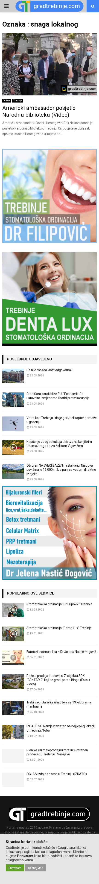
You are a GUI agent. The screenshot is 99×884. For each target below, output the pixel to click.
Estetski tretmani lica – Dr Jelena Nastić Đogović (61, 652)
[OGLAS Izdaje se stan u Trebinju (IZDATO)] (13, 780)
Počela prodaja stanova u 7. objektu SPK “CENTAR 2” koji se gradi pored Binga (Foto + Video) (58, 680)
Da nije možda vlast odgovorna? (49, 370)
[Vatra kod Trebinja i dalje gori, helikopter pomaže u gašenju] (13, 423)
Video (6, 100)
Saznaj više (35, 868)
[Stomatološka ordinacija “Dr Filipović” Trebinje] (13, 610)
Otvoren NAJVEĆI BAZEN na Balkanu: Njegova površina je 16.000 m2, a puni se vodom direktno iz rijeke (61, 470)
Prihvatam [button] (15, 868)
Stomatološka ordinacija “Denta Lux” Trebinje (59, 628)
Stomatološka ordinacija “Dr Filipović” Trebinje (59, 604)
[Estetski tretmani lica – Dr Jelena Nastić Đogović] (13, 657)
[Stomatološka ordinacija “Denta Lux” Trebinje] (13, 634)
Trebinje (17, 100)
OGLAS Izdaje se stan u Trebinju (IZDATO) (56, 774)
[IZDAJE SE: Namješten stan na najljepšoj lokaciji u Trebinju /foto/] (13, 732)
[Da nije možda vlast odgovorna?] (13, 376)
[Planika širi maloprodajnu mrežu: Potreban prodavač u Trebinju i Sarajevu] (13, 756)
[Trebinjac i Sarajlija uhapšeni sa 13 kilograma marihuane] (13, 708)
